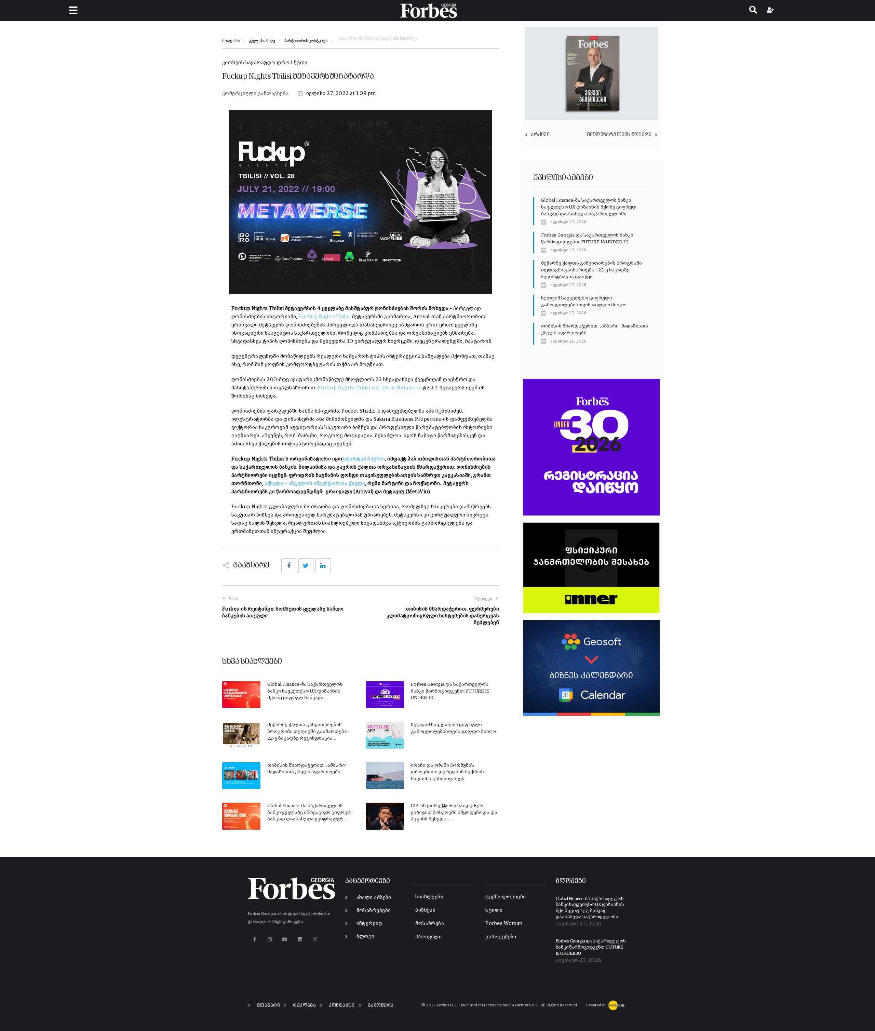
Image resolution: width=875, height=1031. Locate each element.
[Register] (771, 10)
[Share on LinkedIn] (323, 565)
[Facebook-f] (254, 939)
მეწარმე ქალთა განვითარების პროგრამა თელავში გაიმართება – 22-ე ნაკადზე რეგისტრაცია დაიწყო (591, 270)
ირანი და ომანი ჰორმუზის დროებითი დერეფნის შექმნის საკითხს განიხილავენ (447, 772)
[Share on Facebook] (288, 565)
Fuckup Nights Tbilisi (324, 316)
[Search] (753, 10)
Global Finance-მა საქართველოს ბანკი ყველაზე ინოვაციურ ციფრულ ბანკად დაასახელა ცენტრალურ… (309, 812)
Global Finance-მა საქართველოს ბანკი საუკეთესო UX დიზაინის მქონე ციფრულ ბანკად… (305, 691)
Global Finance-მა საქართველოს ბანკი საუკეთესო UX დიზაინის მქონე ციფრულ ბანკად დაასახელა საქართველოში (588, 207)
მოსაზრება (429, 923)
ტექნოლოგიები (505, 896)
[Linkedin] (300, 939)
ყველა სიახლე (261, 41)
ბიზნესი (425, 910)
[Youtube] (285, 939)
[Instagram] (269, 939)
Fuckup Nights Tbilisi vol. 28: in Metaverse (370, 387)
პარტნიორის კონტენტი (305, 41)
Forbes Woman (503, 923)
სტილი (493, 910)
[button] (73, 10)
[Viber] (315, 939)
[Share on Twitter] (305, 565)
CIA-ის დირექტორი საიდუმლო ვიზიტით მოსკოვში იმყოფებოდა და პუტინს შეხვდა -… (454, 812)
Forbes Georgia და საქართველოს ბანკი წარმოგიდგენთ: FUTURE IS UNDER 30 (450, 691)
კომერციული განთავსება (255, 93)
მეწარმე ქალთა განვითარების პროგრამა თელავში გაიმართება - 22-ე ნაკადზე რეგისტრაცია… (308, 731)
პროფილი (428, 936)
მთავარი (231, 41)
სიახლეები (429, 896)
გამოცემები (500, 936)
